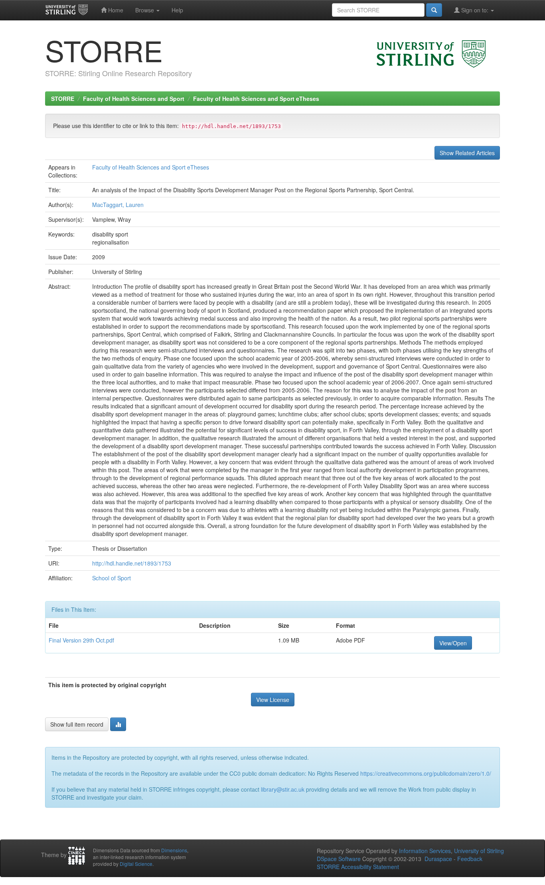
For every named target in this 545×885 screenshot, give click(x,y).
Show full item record (76, 724)
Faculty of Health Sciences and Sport (133, 98)
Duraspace (438, 859)
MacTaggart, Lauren (118, 205)
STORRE (62, 98)
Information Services (425, 851)
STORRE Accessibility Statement (358, 867)
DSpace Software (339, 859)
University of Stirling (479, 851)
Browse (145, 10)
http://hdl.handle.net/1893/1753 (131, 563)
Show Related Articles (467, 153)
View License (272, 700)
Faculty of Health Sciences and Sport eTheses (256, 98)
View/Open (453, 643)
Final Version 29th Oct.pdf (81, 640)
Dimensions (174, 850)
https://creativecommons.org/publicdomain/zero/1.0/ (425, 773)
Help (177, 10)
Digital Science (136, 863)
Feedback (469, 859)
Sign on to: (475, 10)
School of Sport (111, 578)
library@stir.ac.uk (282, 789)
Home (115, 10)
